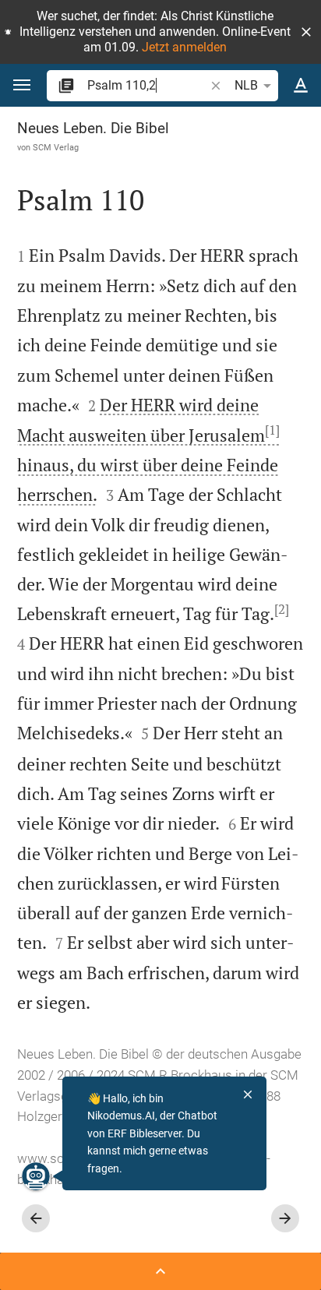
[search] (147, 85)
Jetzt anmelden (184, 47)
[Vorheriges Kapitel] (36, 1218)
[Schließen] (247, 1094)
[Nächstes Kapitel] (285, 1218)
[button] (306, 32)
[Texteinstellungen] (300, 85)
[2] (281, 609)
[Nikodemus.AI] (36, 1176)
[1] (272, 430)
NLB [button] (246, 85)
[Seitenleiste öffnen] (160, 1271)
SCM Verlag (56, 147)
